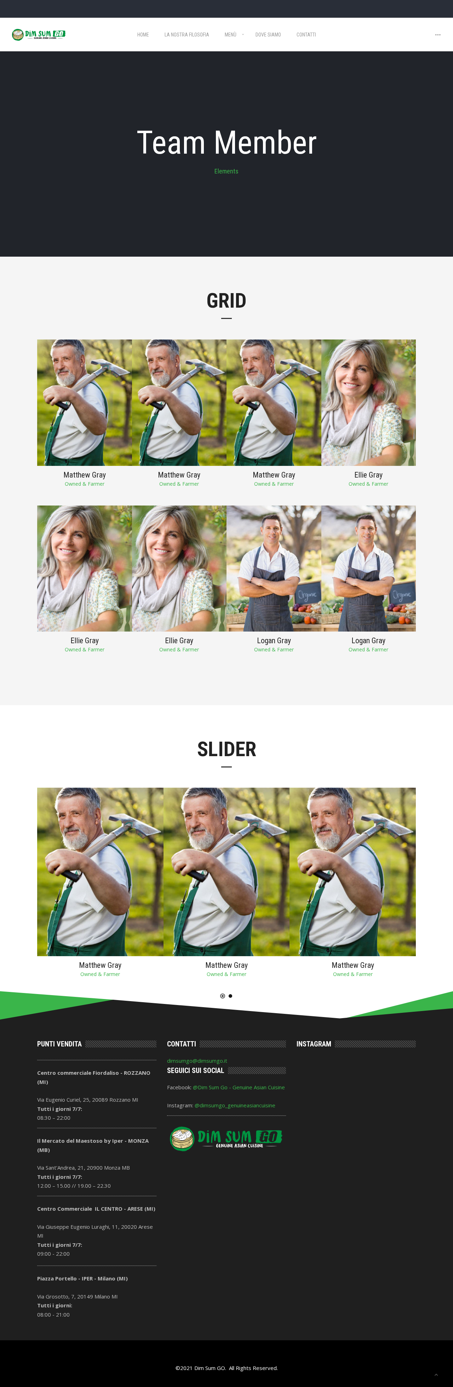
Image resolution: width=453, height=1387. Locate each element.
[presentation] (421, 866)
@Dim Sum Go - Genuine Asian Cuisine (239, 1087)
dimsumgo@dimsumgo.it (197, 1060)
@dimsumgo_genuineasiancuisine (235, 1105)
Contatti (306, 35)
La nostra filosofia (187, 35)
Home (143, 35)
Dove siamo (268, 35)
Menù (230, 35)
